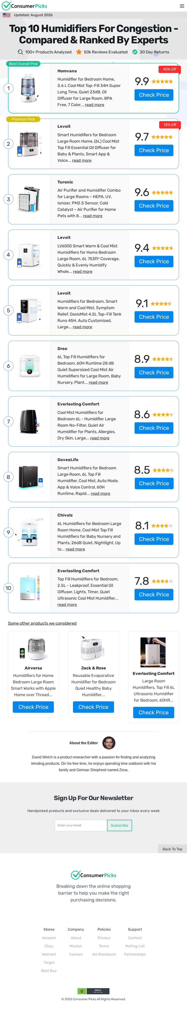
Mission (76, 946)
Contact (135, 938)
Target (49, 962)
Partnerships (135, 954)
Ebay (49, 946)
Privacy (104, 938)
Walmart (49, 954)
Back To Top (172, 849)
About (76, 938)
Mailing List (135, 946)
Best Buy (49, 971)
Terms (104, 946)
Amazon (49, 938)
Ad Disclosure (104, 954)
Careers (76, 954)
